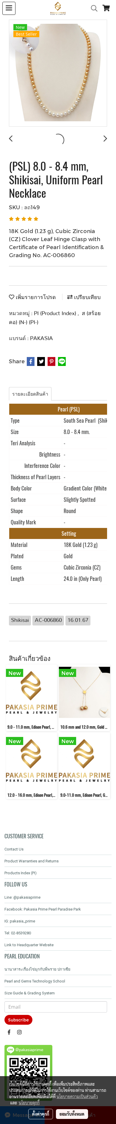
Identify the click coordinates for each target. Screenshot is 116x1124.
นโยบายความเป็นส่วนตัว (77, 1096)
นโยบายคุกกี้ (29, 1102)
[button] (92, 8)
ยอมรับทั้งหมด (71, 1114)
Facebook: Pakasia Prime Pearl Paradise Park (42, 909)
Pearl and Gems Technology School (34, 981)
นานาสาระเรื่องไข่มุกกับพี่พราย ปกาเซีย (37, 969)
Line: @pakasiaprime (22, 897)
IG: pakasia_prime (19, 921)
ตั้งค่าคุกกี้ (40, 1114)
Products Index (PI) (20, 873)
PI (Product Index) (56, 313)
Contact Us (13, 849)
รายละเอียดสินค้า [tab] (30, 394)
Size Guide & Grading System (29, 993)
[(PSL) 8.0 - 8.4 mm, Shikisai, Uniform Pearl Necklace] (58, 73)
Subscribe (18, 1019)
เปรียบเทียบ (87, 297)
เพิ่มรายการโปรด (35, 297)
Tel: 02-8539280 (17, 933)
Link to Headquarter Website (29, 945)
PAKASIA (41, 338)
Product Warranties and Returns (31, 861)
